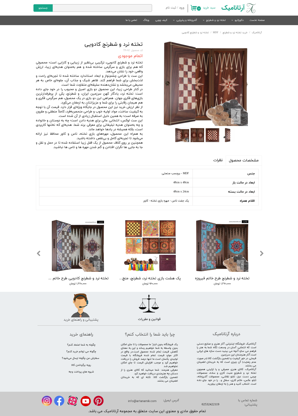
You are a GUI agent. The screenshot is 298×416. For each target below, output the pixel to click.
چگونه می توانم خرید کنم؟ (81, 351)
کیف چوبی (161, 20)
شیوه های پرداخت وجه (81, 372)
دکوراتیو (239, 20)
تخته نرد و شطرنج (216, 20)
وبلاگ (146, 20)
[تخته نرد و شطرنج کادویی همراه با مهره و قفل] (205, 83)
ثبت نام (171, 8)
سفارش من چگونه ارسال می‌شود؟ (80, 358)
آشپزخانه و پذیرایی (186, 20)
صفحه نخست (257, 20)
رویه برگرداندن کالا (81, 365)
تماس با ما (131, 20)
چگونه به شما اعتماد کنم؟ (81, 345)
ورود (181, 8)
